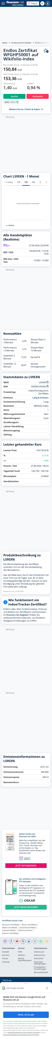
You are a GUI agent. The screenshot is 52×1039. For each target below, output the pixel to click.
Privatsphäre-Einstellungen (40, 968)
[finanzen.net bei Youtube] (17, 941)
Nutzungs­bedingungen (40, 963)
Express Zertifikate (10, 933)
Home (4, 42)
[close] (47, 988)
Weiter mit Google (26, 1015)
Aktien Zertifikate (9, 927)
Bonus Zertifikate (29, 924)
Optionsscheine (25, 930)
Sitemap (5, 962)
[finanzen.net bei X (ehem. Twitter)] (23, 941)
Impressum (39, 952)
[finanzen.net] (15, 2)
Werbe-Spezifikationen (25, 960)
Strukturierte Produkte (21, 42)
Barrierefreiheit (41, 972)
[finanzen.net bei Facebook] (11, 941)
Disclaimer (38, 959)
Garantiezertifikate (27, 927)
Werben (21, 955)
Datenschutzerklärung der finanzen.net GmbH (24, 1032)
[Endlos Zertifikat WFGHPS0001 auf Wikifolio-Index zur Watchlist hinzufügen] (46, 50)
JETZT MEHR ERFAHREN (26, 907)
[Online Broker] (15, 4)
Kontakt (5, 952)
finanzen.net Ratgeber (17, 614)
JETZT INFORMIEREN (26, 865)
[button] (33, 3)
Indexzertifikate (9, 930)
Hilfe (20, 952)
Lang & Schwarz (40, 397)
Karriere (5, 955)
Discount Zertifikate (10, 924)
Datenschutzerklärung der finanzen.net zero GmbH (21, 1035)
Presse (5, 959)
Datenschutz (39, 955)
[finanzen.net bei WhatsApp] (40, 941)
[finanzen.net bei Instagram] (5, 941)
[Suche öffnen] (42, 3)
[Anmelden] (48, 3)
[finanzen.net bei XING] (35, 941)
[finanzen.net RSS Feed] (46, 941)
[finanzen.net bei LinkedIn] (29, 941)
